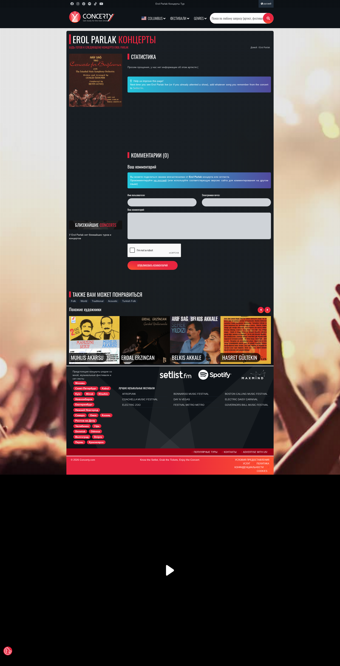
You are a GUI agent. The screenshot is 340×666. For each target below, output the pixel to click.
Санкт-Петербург (85, 388)
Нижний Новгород (86, 410)
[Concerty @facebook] (72, 3)
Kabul (105, 388)
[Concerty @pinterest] (83, 3)
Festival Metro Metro (189, 404)
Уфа (96, 426)
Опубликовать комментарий (152, 265)
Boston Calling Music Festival (246, 393)
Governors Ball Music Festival (246, 404)
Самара (80, 415)
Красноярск (96, 442)
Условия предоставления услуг (252, 462)
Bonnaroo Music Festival (191, 393)
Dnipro (98, 436)
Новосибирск (83, 399)
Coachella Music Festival (140, 399)
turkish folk (129, 301)
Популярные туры (205, 452)
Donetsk (80, 431)
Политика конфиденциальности (251, 465)
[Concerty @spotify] (89, 3)
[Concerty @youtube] (101, 3)
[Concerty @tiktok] (95, 3)
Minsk (89, 393)
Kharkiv (103, 393)
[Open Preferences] (7, 651)
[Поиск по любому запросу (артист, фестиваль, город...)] (268, 18)
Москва (80, 383)
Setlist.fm (138, 88)
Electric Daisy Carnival (241, 399)
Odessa (95, 431)
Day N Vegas (182, 399)
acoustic (112, 301)
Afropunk (129, 393)
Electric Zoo (131, 404)
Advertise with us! (255, 452)
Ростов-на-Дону (85, 420)
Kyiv (78, 393)
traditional (97, 301)
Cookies (262, 471)
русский (267, 3)
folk (73, 301)
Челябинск (82, 426)
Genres (199, 18)
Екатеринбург (83, 404)
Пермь (79, 442)
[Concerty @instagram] (77, 3)
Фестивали (178, 18)
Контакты (230, 452)
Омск (93, 415)
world (84, 301)
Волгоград (82, 436)
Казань (106, 415)
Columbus (155, 18)
